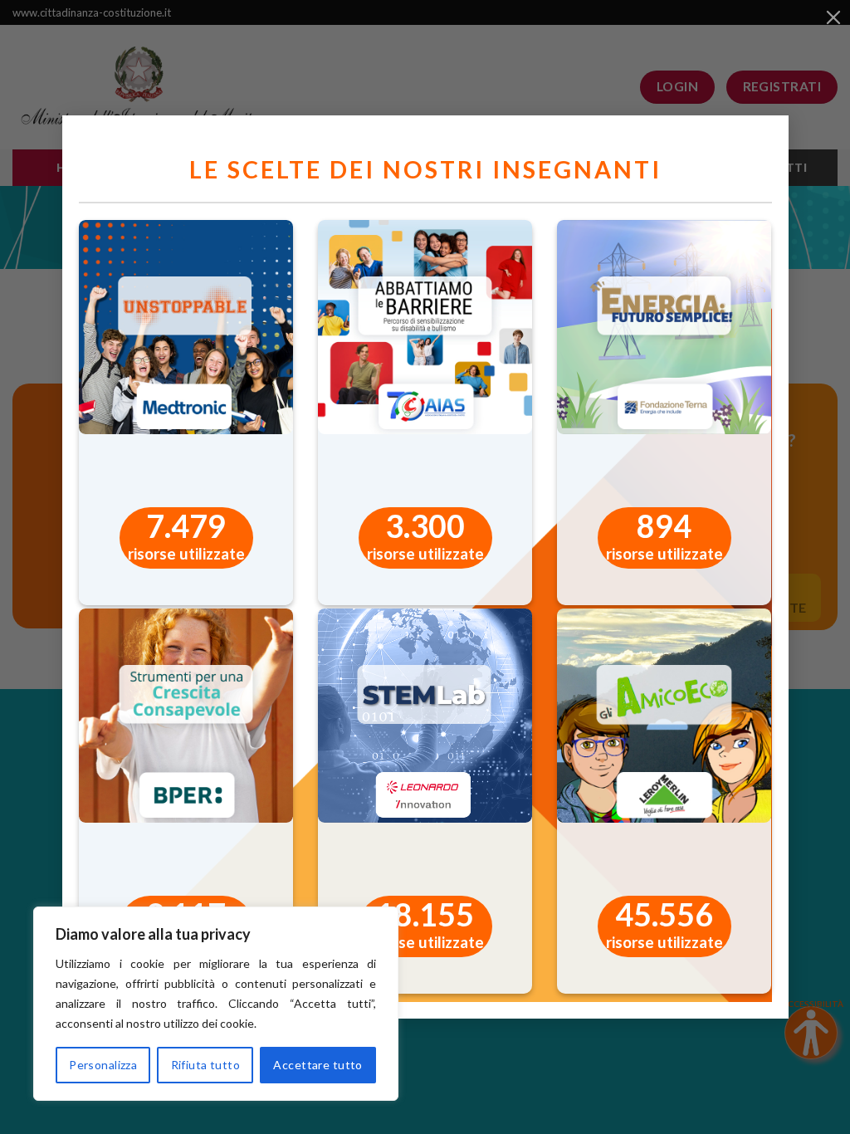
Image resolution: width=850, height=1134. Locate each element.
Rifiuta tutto (205, 1065)
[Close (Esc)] (833, 16)
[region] (215, 1004)
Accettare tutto (317, 1065)
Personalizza (103, 1065)
